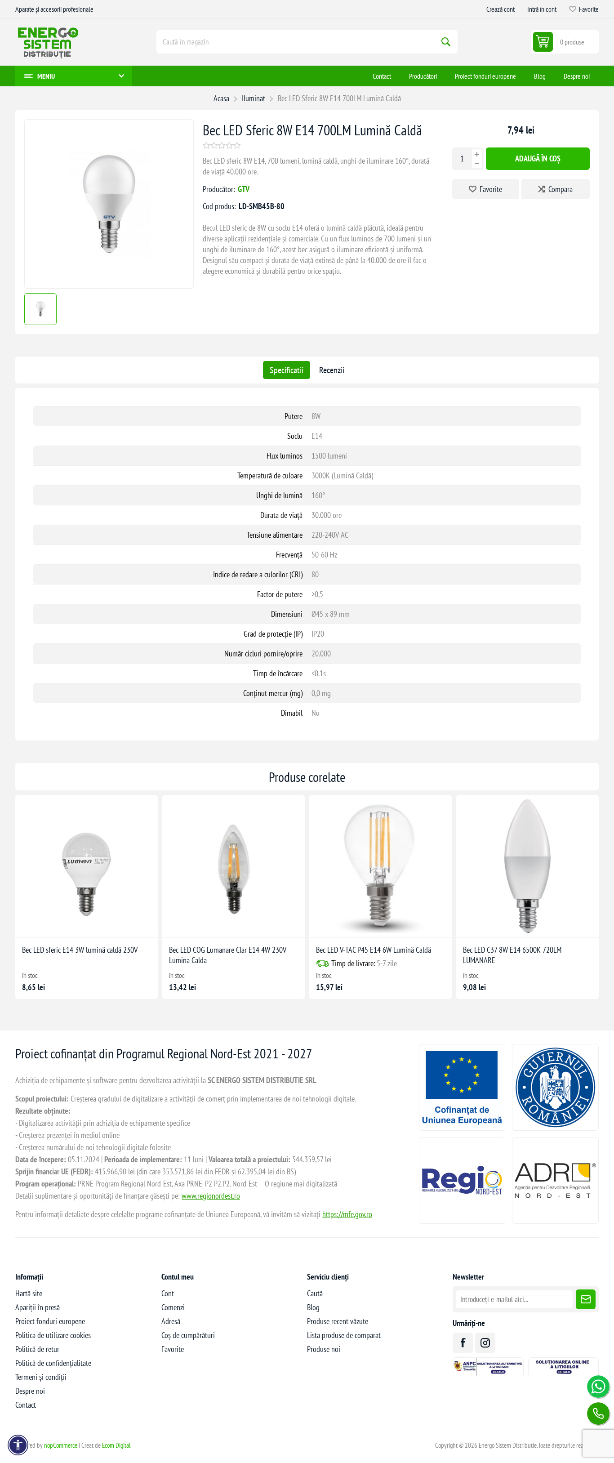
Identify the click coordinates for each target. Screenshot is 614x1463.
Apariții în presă (37, 1307)
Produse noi (323, 1349)
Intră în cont (541, 8)
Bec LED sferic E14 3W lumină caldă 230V (80, 950)
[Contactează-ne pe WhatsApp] (598, 1386)
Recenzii (331, 370)
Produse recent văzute (337, 1321)
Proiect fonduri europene (50, 1321)
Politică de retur (37, 1349)
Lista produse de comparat (344, 1335)
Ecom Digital (116, 1445)
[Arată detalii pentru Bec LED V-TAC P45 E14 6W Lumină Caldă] (380, 866)
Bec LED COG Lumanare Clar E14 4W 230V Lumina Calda (227, 955)
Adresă (170, 1321)
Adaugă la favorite (47, 923)
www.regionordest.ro (211, 1196)
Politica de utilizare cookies (53, 1335)
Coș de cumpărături (188, 1335)
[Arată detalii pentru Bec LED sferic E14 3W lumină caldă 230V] (86, 866)
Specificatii (286, 370)
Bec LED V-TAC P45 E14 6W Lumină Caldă (373, 950)
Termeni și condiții (41, 1377)
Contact (25, 1405)
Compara (560, 189)
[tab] (286, 370)
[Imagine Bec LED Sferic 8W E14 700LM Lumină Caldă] (109, 285)
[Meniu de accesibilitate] (18, 1445)
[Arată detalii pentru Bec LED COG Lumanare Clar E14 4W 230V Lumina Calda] (233, 866)
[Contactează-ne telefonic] (598, 1413)
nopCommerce (60, 1445)
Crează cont (500, 8)
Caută (446, 42)
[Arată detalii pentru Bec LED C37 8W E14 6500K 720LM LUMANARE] (527, 866)
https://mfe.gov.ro (347, 1214)
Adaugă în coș (538, 158)
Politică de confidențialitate (53, 1363)
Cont (167, 1293)
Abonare (586, 1299)
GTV (243, 189)
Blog (313, 1307)
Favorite (491, 189)
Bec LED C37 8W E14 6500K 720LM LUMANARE (512, 955)
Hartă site (28, 1293)
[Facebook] (463, 1343)
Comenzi (173, 1307)
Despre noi (30, 1391)
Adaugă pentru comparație (66, 923)
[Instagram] (485, 1343)
